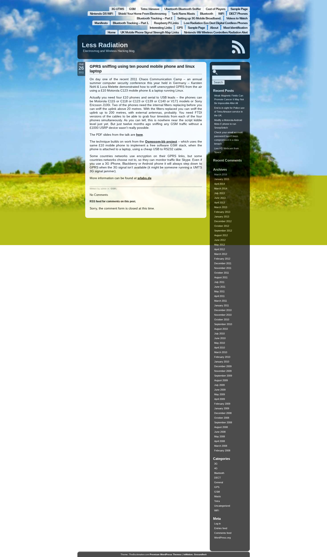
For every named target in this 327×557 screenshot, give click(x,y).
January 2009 (221, 408)
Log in (217, 523)
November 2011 (222, 268)
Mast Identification (235, 27)
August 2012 (221, 235)
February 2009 (222, 403)
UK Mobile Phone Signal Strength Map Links (150, 32)
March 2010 (220, 352)
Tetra (217, 501)
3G (216, 463)
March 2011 (220, 300)
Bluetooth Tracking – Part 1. (131, 23)
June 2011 (219, 286)
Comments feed (222, 533)
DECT (217, 477)
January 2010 (221, 361)
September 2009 (223, 375)
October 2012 (221, 226)
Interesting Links (161, 27)
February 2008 (222, 450)
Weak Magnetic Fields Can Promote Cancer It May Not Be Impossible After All (229, 99)
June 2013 (220, 198)
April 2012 (219, 249)
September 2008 (223, 422)
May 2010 (219, 343)
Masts (217, 496)
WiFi (221, 13)
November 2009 (223, 371)
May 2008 (219, 436)
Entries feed (220, 528)
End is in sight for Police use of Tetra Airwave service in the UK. (229, 111)
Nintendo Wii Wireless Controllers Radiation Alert (216, 32)
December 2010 (223, 310)
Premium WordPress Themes (166, 554)
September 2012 (223, 230)
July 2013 (219, 193)
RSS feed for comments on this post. (113, 201)
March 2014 (220, 188)
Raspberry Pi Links (166, 23)
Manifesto (101, 23)
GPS (180, 27)
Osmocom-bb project (161, 141)
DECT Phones (238, 13)
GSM (132, 9)
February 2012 (222, 258)
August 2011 (221, 277)
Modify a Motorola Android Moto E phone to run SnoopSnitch (228, 124)
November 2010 (223, 314)
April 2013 (219, 202)
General (218, 482)
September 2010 (223, 324)
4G (216, 468)
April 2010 (219, 347)
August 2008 (221, 427)
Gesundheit (200, 554)
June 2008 (220, 431)
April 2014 (219, 183)
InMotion (188, 554)
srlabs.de (144, 178)
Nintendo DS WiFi (101, 13)
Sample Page (239, 9)
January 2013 (221, 216)
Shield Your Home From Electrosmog (142, 13)
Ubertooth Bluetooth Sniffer (182, 9)
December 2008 (223, 413)
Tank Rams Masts (183, 13)
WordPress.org (222, 537)
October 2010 (221, 319)
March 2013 (220, 207)
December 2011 (222, 263)
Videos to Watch (237, 18)
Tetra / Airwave (150, 9)
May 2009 (219, 394)
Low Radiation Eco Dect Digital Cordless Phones (216, 23)
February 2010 (222, 357)
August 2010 (221, 329)
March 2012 (220, 254)
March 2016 (220, 174)
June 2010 (220, 338)
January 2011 (221, 305)
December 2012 (223, 221)
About (214, 27)
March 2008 (220, 445)
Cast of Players (215, 9)
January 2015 (221, 179)
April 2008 (219, 441)
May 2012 (219, 244)
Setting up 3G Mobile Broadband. (199, 18)
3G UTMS (117, 9)
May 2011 (219, 291)
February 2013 (222, 212)
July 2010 (219, 333)
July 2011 (219, 282)
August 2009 (221, 380)
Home (111, 32)
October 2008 (221, 417)
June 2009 (220, 389)
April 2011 (219, 296)
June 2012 (220, 240)
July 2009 (219, 385)
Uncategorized (222, 505)
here (139, 134)
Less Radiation (105, 45)
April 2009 (219, 399)
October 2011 (221, 272)
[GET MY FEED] (238, 46)
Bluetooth (206, 13)
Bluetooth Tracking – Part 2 (154, 18)
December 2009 (223, 366)
